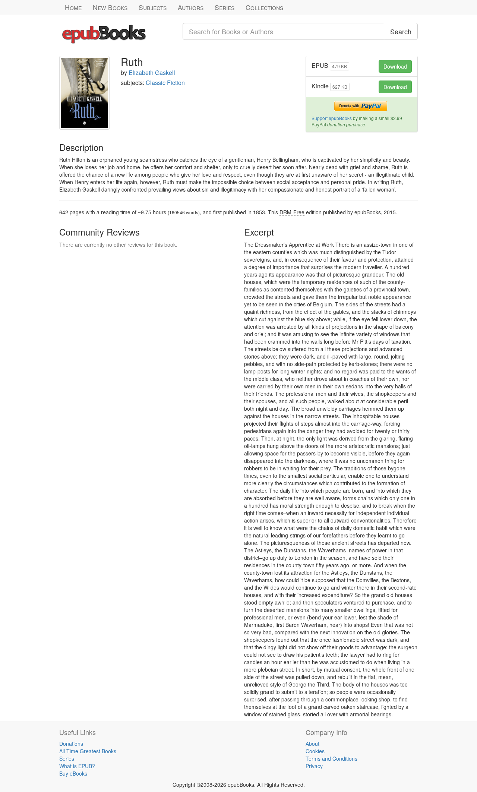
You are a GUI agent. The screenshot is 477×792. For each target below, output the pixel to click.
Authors (190, 7)
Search (400, 31)
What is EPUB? (77, 766)
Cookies (315, 751)
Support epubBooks (332, 118)
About (312, 743)
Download (395, 66)
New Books (110, 7)
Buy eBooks (73, 773)
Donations (71, 743)
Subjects (153, 7)
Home (73, 7)
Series (224, 7)
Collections (264, 7)
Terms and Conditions (331, 758)
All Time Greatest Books (87, 751)
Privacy (314, 766)
